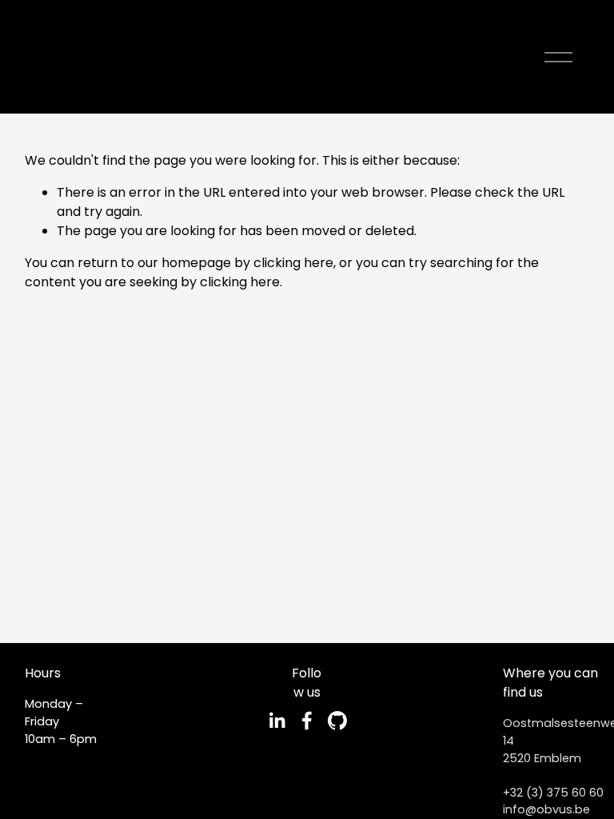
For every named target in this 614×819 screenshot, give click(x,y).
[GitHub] (337, 720)
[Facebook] (307, 720)
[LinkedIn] (276, 720)
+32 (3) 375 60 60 (553, 793)
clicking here (293, 263)
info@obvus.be (546, 809)
